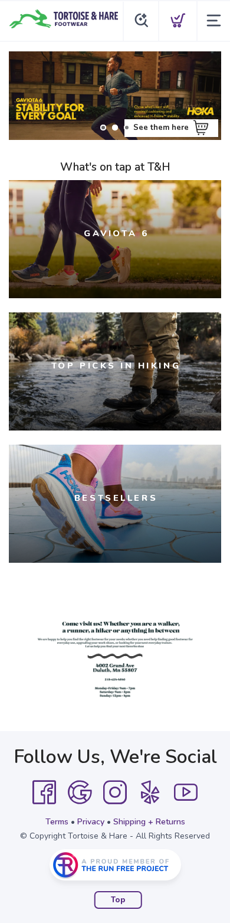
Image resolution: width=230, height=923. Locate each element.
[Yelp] (150, 792)
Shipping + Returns (149, 821)
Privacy (90, 821)
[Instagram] (115, 792)
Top (118, 900)
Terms (56, 821)
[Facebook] (44, 792)
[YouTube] (185, 792)
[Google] (79, 792)
